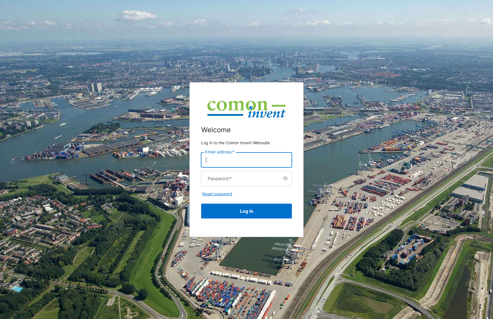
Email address (219, 151)
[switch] (285, 178)
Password (220, 178)
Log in (246, 211)
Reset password (217, 193)
